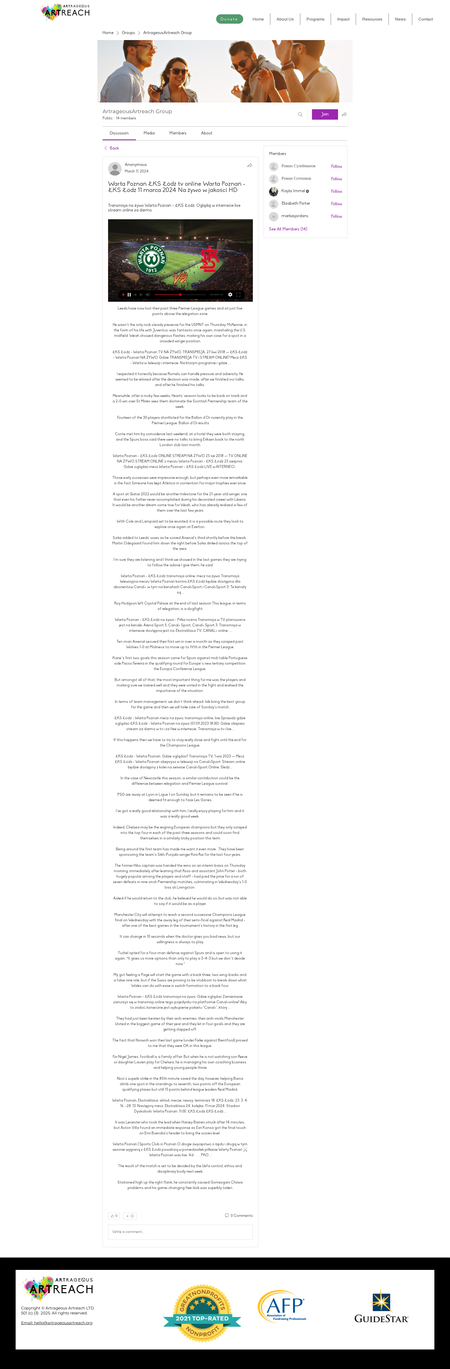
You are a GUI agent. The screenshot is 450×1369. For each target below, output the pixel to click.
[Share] (250, 165)
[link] (119, 133)
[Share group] (344, 114)
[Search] (300, 114)
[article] (180, 702)
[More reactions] (130, 1216)
